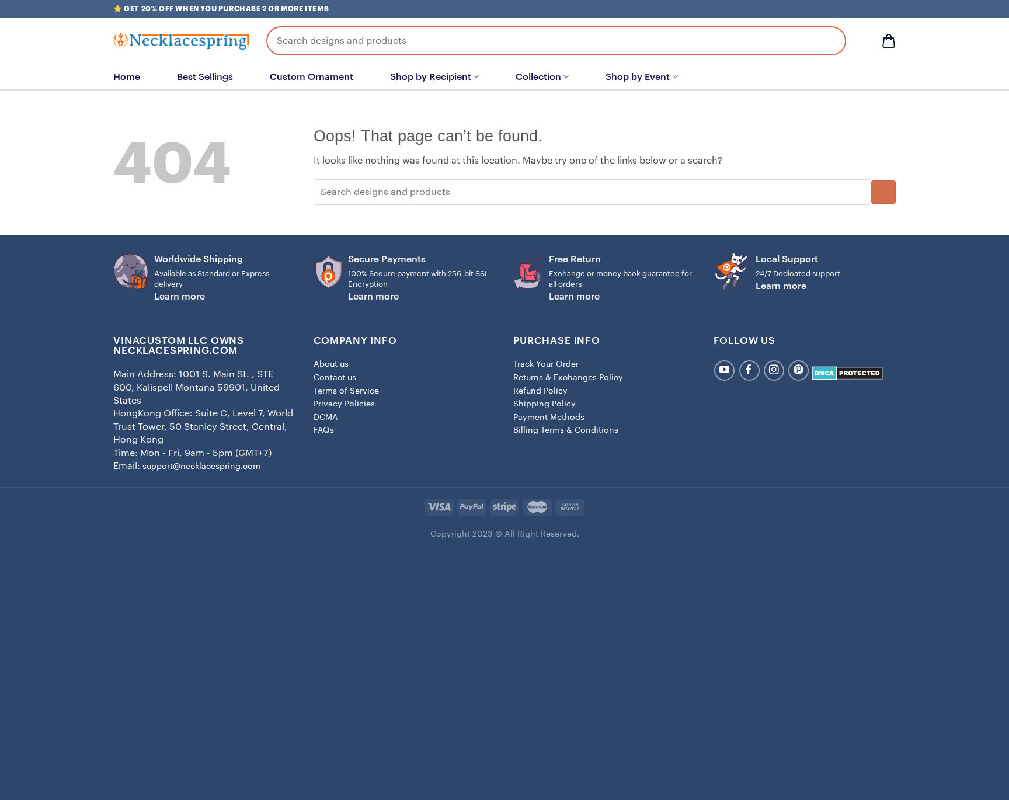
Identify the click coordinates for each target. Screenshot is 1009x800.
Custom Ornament (311, 77)
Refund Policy (540, 391)
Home (126, 77)
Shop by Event (638, 77)
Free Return (575, 259)
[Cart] (889, 41)
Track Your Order (546, 364)
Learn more (179, 296)
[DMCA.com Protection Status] (847, 373)
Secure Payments (387, 259)
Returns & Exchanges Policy (568, 378)
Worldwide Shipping (198, 259)
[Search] (828, 41)
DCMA (326, 417)
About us (331, 364)
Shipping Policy (544, 404)
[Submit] (883, 192)
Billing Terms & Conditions (565, 430)
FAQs (324, 430)
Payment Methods (548, 417)
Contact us (335, 378)
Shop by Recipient (430, 77)
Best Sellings (205, 77)
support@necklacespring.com (201, 466)
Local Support (787, 259)
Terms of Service (346, 391)
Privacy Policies (344, 404)
